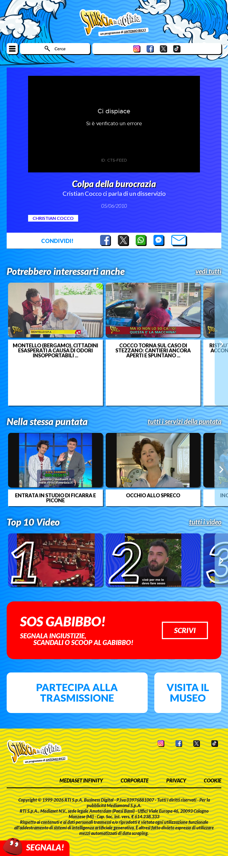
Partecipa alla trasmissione (77, 692)
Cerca (59, 48)
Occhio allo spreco (153, 495)
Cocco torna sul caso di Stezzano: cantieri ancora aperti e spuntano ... (153, 350)
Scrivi (185, 630)
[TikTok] (176, 48)
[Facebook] (150, 48)
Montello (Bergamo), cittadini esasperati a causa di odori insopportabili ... (55, 350)
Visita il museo (188, 692)
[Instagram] (136, 48)
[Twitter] (163, 48)
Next (221, 344)
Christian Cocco (53, 218)
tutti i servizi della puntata (184, 421)
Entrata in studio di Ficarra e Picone (55, 498)
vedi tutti (208, 271)
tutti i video (205, 522)
